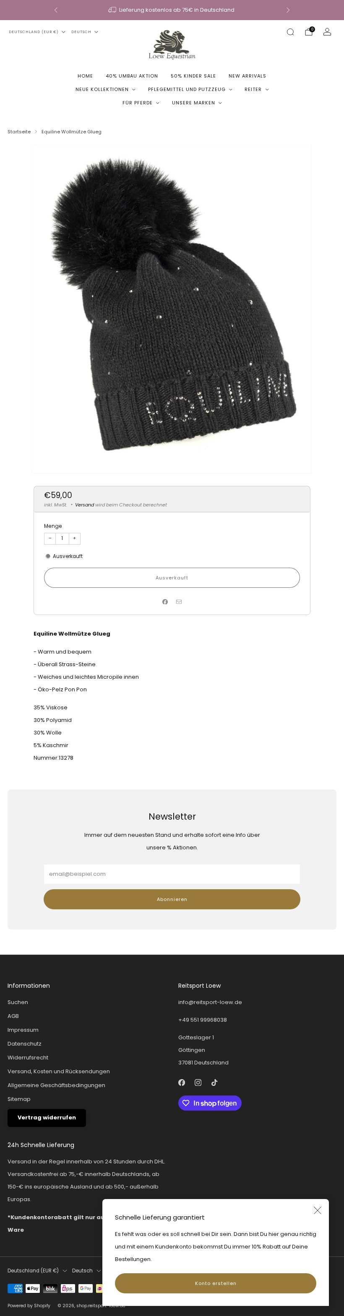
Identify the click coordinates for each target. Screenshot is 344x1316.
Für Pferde (137, 102)
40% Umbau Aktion (132, 76)
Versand (84, 504)
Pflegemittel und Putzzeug (187, 89)
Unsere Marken (193, 102)
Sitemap (19, 1099)
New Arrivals (247, 76)
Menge (53, 526)
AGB (13, 1016)
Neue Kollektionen (102, 89)
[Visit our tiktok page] (214, 1082)
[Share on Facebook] (165, 602)
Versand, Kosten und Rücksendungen (59, 1071)
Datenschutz (25, 1044)
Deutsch (81, 31)
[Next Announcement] (288, 10)
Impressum (23, 1030)
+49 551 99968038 (202, 1020)
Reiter (253, 89)
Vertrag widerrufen (47, 1117)
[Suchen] (290, 32)
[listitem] (172, 10)
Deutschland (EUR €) (34, 31)
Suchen (18, 1002)
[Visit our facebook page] (181, 1082)
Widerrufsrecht (28, 1058)
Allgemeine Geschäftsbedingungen (56, 1085)
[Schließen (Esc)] (317, 1210)
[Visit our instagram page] (198, 1082)
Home (85, 76)
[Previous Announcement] (55, 10)
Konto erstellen (216, 1283)
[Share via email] (179, 602)
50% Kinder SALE (193, 76)
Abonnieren (172, 899)
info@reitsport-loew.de (210, 1002)
